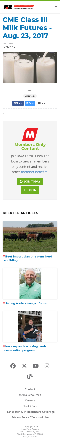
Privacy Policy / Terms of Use (30, 417)
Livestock (30, 96)
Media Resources (30, 395)
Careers (30, 400)
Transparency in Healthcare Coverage (30, 412)
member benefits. (34, 172)
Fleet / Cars (30, 406)
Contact (30, 389)
